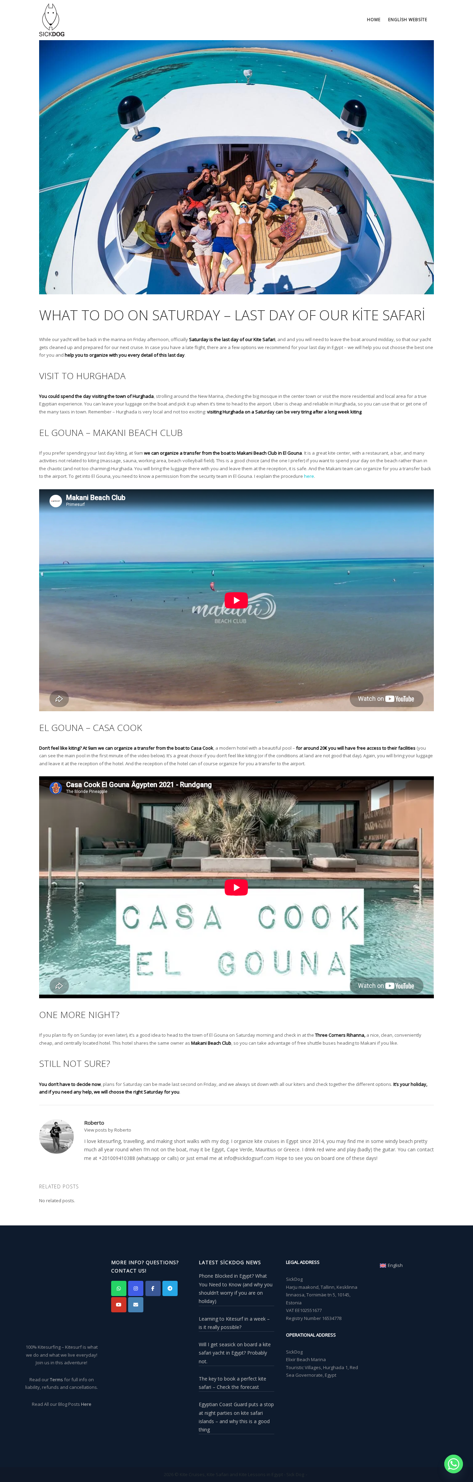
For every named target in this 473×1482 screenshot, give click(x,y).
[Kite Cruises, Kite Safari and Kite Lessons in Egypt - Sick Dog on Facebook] (153, 1288)
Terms (56, 1379)
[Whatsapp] (453, 1464)
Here (86, 1404)
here (309, 476)
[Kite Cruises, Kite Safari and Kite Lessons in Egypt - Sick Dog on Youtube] (118, 1304)
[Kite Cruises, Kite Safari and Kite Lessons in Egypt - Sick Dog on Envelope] (135, 1304)
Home (374, 20)
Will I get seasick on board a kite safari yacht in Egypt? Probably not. (235, 1353)
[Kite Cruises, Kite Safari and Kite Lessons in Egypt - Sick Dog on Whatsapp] (118, 1288)
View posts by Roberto (107, 1130)
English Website (407, 20)
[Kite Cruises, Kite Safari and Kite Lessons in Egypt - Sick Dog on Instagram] (135, 1288)
